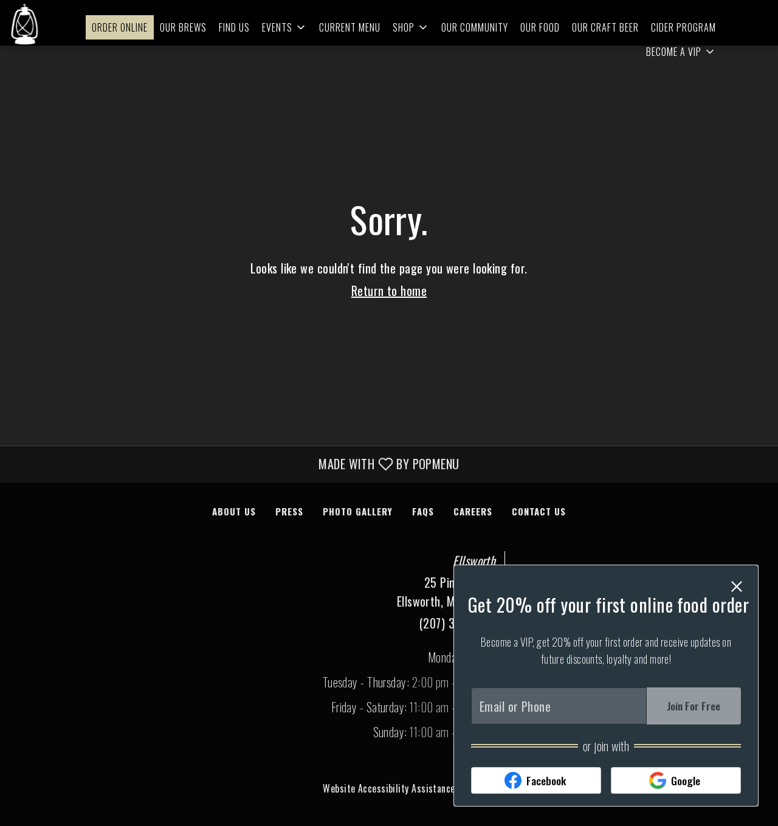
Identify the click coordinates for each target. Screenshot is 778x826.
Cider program (683, 27)
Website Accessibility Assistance (389, 788)
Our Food (540, 27)
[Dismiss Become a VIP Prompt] (736, 586)
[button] (284, 27)
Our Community (474, 27)
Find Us (234, 27)
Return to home (389, 290)
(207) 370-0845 (457, 623)
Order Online (120, 27)
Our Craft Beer (605, 27)
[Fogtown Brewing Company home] (25, 24)
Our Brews (183, 27)
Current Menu (349, 27)
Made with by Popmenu (234, 463)
